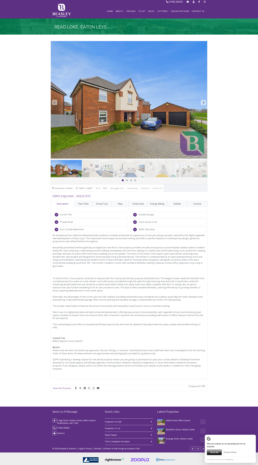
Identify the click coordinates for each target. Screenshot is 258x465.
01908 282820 (175, 1)
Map (120, 203)
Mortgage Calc (117, 188)
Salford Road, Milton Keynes (178, 420)
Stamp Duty (132, 188)
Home (110, 11)
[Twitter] (80, 388)
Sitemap (97, 448)
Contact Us (198, 11)
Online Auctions (180, 11)
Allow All (214, 452)
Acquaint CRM (133, 448)
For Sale (131, 11)
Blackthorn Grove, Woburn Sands (180, 429)
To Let (141, 11)
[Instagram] (205, 1)
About (119, 11)
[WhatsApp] (89, 388)
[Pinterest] (85, 388)
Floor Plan (83, 203)
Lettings (162, 11)
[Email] (98, 388)
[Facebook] (199, 1)
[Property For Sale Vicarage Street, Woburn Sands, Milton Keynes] (161, 440)
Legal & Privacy (85, 448)
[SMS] (94, 388)
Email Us (61, 433)
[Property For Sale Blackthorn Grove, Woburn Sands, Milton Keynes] (161, 431)
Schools (197, 203)
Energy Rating (157, 203)
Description (62, 203)
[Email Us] (188, 1)
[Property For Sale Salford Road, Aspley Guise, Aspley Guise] (161, 422)
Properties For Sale (113, 421)
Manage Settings (230, 452)
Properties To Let (112, 428)
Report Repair (111, 435)
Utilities (177, 203)
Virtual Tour (102, 203)
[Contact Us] (194, 1)
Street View (138, 203)
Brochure (145, 188)
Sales (151, 11)
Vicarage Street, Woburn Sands (179, 438)
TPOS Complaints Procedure (117, 441)
